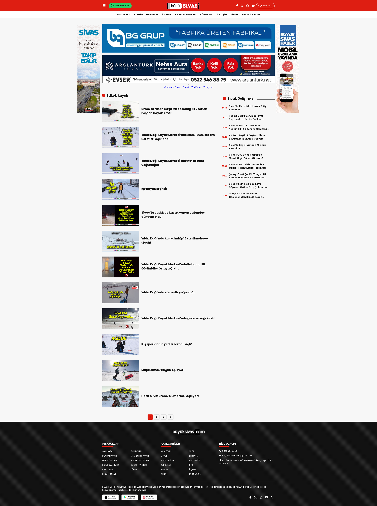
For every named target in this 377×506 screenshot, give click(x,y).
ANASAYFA (123, 14)
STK (191, 464)
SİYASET (165, 455)
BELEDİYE (193, 455)
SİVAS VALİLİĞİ (167, 460)
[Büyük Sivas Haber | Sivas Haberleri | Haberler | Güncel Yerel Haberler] (183, 5)
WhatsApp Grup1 (172, 87)
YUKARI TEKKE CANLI (140, 460)
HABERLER (152, 14)
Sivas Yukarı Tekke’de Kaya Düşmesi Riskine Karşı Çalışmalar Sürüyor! (248, 185)
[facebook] (237, 6)
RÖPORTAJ (206, 14)
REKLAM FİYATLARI (139, 464)
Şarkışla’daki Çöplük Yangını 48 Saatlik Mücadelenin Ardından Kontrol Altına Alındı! (247, 176)
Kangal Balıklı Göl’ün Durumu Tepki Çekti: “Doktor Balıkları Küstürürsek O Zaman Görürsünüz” (246, 117)
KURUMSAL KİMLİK (110, 464)
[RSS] (272, 497)
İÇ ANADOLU (195, 474)
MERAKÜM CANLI (110, 460)
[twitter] (242, 6)
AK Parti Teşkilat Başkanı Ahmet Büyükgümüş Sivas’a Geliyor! (248, 137)
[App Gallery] (149, 497)
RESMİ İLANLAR (251, 14)
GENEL (164, 474)
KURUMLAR (166, 464)
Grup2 (186, 87)
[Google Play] (129, 497)
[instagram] (247, 6)
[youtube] (253, 6)
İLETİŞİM (222, 14)
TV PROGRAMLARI (185, 14)
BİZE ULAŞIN (107, 469)
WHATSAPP (166, 451)
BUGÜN (138, 14)
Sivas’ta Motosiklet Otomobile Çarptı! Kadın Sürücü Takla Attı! (248, 166)
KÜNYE (234, 14)
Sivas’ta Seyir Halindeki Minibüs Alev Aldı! (247, 146)
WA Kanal (196, 87)
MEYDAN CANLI (109, 455)
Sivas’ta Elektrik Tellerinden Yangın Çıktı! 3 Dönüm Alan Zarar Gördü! (248, 127)
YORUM (164, 469)
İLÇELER (166, 14)
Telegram (208, 87)
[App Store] (110, 497)
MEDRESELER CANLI (140, 455)
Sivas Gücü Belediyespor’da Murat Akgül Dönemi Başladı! (246, 156)
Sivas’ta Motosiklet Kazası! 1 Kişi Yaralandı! (247, 108)
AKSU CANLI (136, 451)
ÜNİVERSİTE (194, 460)
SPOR (192, 451)
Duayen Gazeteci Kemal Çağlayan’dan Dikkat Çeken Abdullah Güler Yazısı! (245, 195)
